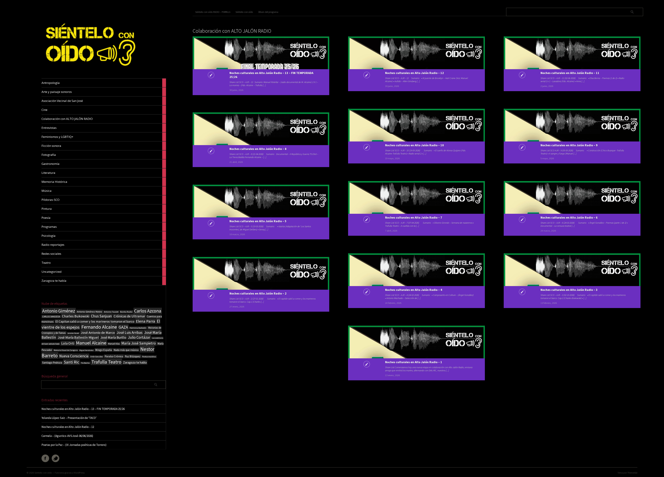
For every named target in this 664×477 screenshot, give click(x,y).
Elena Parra (145, 321)
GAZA (123, 327)
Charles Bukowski (75, 316)
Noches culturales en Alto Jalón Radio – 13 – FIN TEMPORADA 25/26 (83, 409)
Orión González (96, 356)
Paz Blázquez (132, 356)
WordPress (79, 472)
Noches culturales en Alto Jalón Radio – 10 (414, 145)
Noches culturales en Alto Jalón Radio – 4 (413, 290)
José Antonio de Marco (98, 332)
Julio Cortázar (139, 337)
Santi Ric (71, 362)
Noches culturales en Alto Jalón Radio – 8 (258, 149)
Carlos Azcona (147, 311)
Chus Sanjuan (101, 316)
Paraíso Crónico (114, 356)
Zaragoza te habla (135, 362)
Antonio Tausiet (111, 311)
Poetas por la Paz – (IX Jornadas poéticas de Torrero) (74, 445)
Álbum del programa (268, 11)
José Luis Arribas (129, 332)
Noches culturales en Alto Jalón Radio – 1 (413, 362)
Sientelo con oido (43, 472)
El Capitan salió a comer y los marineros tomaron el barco (94, 321)
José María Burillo (113, 337)
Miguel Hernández (86, 350)
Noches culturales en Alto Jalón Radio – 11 (570, 73)
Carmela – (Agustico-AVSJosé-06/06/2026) (67, 436)
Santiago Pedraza (52, 362)
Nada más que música (126, 350)
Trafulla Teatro (106, 362)
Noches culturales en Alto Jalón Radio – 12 (68, 427)
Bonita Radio (126, 311)
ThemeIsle (632, 472)
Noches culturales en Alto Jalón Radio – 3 (569, 290)
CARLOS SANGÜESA (51, 316)
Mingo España (103, 350)
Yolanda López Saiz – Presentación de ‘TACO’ (69, 418)
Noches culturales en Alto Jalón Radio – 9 (569, 145)
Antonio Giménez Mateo (89, 311)
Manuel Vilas (114, 343)
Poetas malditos (149, 356)
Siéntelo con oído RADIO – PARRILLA (212, 11)
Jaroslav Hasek (73, 333)
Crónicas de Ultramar (129, 316)
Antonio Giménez (58, 311)
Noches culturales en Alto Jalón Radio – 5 (258, 221)
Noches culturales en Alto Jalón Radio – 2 (258, 293)
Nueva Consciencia (74, 356)
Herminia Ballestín (138, 328)
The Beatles (85, 363)
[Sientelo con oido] (90, 70)
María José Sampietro (138, 343)
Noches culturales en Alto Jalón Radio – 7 (413, 217)
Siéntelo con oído (244, 11)
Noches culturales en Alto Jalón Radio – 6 (569, 217)
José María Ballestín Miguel (78, 337)
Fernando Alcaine (99, 327)
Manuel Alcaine (91, 343)
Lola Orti (67, 343)
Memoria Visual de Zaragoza (66, 350)
